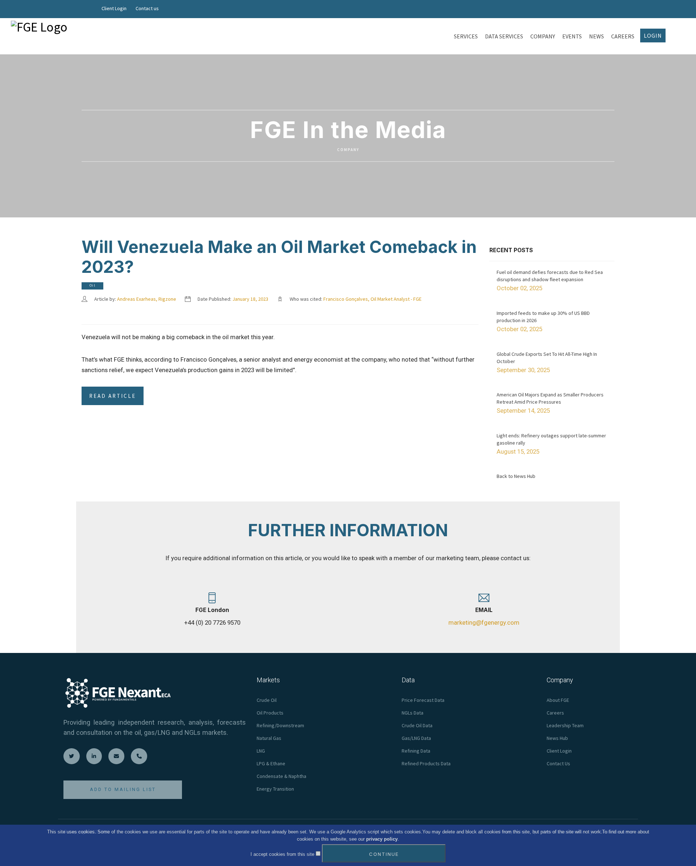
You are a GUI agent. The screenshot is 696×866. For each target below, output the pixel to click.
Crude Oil (267, 700)
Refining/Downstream (280, 725)
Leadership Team (565, 725)
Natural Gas (269, 738)
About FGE (558, 700)
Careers (555, 712)
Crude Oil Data (417, 725)
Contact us (147, 8)
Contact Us (558, 763)
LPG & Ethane (271, 763)
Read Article (112, 395)
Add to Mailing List (123, 789)
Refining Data (416, 751)
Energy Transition (275, 789)
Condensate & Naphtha (281, 776)
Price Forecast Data (423, 700)
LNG (261, 751)
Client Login (114, 8)
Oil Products (270, 712)
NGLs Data (412, 712)
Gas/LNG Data (416, 738)
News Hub (557, 738)
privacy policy (382, 839)
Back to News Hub (516, 476)
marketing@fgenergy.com (483, 622)
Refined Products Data (426, 763)
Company (348, 150)
